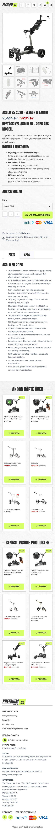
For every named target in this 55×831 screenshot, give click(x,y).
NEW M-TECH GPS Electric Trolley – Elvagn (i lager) (13, 418)
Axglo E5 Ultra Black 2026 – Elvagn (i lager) (13, 664)
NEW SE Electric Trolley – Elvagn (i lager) (40, 571)
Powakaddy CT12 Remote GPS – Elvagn (40, 664)
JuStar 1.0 (34, 463)
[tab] (12, 255)
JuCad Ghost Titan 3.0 (12, 509)
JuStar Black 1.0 (37, 509)
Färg (4, 200)
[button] (48, 17)
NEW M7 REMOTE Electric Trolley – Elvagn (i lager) (40, 418)
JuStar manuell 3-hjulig (12, 463)
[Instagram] (10, 817)
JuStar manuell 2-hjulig (12, 616)
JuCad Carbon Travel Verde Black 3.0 (39, 617)
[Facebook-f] (4, 817)
